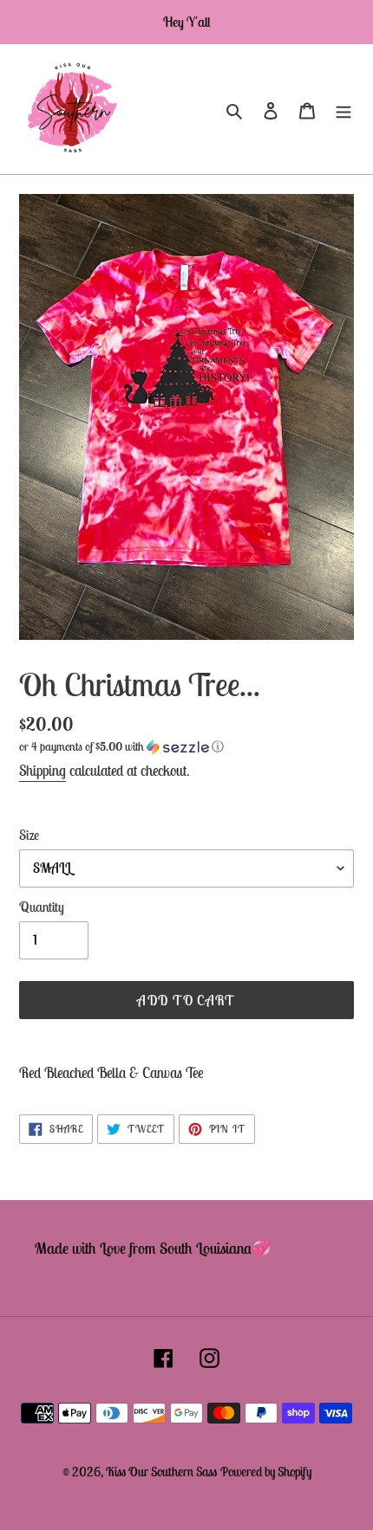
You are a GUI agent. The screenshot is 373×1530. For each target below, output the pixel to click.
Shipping (42, 770)
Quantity (41, 906)
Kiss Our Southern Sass (161, 1471)
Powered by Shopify (265, 1471)
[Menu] (343, 109)
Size (29, 834)
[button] (121, 747)
